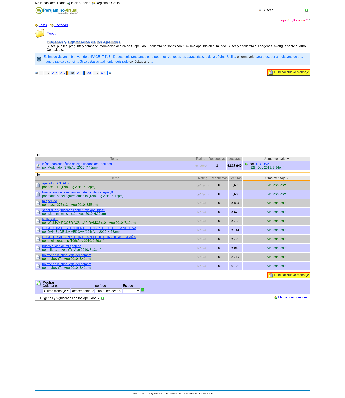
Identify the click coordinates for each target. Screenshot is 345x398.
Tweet (51, 33)
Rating (200, 158)
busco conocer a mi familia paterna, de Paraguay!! (77, 192)
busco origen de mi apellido (61, 246)
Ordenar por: (51, 285)
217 (63, 73)
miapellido (49, 201)
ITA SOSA (262, 164)
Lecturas (234, 158)
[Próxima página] (110, 73)
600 (103, 73)
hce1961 (54, 187)
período (100, 285)
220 (88, 73)
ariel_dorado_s (58, 240)
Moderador (55, 167)
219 (79, 73)
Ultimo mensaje (274, 158)
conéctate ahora (140, 61)
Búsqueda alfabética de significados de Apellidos (77, 164)
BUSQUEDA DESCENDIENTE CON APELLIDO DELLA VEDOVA (89, 228)
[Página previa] (36, 73)
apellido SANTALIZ (56, 183)
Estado (128, 285)
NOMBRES (50, 219)
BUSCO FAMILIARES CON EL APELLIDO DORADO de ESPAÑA (89, 237)
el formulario (246, 56)
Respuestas (217, 158)
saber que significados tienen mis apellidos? (73, 210)
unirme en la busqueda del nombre (66, 255)
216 (54, 73)
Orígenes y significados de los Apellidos (83, 42)
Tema (114, 158)
